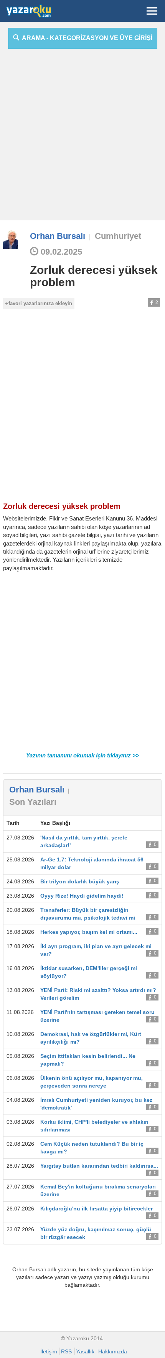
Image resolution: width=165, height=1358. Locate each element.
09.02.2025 (60, 252)
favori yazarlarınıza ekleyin (40, 303)
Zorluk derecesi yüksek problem (94, 276)
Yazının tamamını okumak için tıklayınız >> (82, 755)
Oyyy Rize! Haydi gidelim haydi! (82, 896)
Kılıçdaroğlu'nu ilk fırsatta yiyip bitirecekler (96, 1208)
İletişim (48, 1351)
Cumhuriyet (118, 236)
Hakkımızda (112, 1351)
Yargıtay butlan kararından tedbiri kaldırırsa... (99, 1166)
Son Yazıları (32, 802)
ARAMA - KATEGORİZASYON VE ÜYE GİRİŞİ (85, 38)
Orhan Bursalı (57, 236)
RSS (66, 1351)
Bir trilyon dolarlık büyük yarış (79, 881)
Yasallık (85, 1351)
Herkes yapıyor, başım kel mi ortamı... (88, 932)
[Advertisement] (82, 137)
